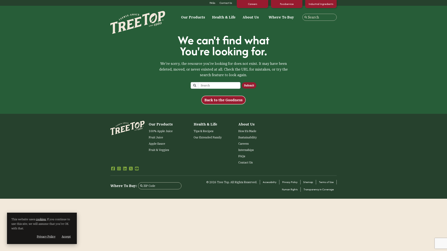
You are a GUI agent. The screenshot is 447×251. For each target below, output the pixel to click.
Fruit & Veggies (159, 150)
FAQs (212, 3)
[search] (219, 85)
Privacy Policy (290, 182)
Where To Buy (281, 17)
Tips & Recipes (203, 131)
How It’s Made (247, 131)
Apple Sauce (157, 143)
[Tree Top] (127, 16)
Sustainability (247, 137)
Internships (246, 150)
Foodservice (287, 4)
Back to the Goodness (223, 100)
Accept (66, 236)
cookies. (41, 219)
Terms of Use (326, 182)
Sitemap (308, 182)
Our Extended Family (208, 137)
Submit (249, 85)
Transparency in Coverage (318, 189)
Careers (252, 4)
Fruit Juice (156, 137)
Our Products (193, 17)
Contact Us (225, 3)
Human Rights (290, 189)
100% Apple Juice (161, 131)
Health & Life (224, 17)
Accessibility (269, 182)
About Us (251, 17)
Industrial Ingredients (321, 4)
